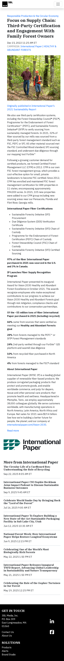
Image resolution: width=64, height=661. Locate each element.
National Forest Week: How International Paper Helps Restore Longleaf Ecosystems (30, 535)
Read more (13, 430)
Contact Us (8, 632)
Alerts (5, 650)
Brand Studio (9, 654)
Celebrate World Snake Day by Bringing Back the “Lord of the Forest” (32, 502)
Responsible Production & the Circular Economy (33, 15)
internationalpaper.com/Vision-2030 (26, 424)
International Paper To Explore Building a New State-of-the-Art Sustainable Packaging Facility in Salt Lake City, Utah (32, 518)
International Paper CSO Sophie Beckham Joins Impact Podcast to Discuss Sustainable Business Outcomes (31, 485)
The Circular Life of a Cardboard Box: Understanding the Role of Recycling (27, 468)
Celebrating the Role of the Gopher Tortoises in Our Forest (32, 584)
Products (6, 647)
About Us (7, 635)
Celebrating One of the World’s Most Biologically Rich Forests (26, 551)
